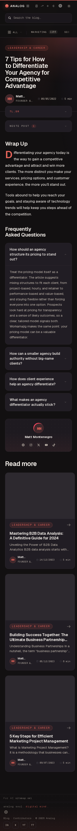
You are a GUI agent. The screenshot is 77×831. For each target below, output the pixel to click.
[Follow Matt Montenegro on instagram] (31, 445)
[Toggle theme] (69, 6)
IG (6, 825)
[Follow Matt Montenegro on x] (38, 445)
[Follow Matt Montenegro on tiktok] (54, 445)
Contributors (22, 818)
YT (23, 825)
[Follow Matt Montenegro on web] (23, 445)
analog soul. (26, 806)
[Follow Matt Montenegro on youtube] (46, 445)
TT (32, 825)
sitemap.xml (23, 798)
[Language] (60, 6)
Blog (6, 818)
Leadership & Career (26, 47)
